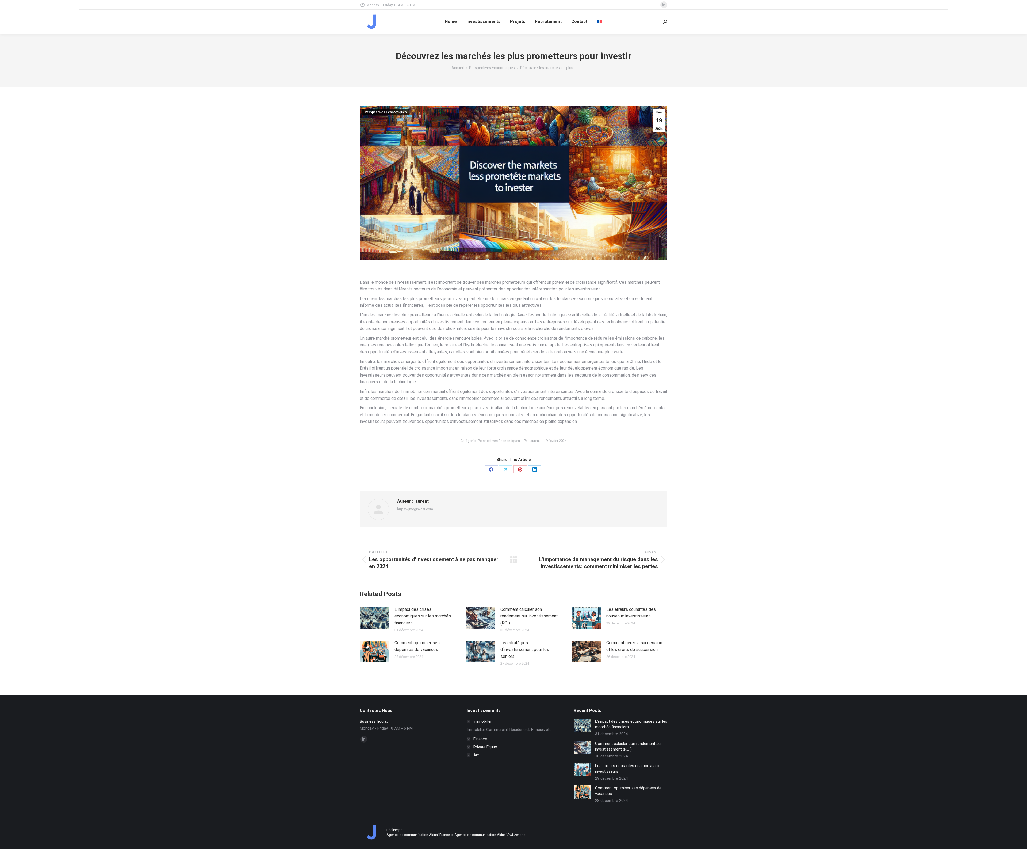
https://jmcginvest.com (415, 509)
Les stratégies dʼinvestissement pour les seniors (524, 649)
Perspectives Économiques (386, 112)
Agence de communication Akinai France (418, 835)
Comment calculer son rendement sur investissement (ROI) (529, 616)
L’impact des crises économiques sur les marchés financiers (422, 616)
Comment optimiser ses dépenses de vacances (417, 646)
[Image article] (374, 618)
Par (532, 441)
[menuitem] (599, 21)
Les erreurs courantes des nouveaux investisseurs (631, 613)
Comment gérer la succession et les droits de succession (634, 646)
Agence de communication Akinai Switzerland (490, 835)
